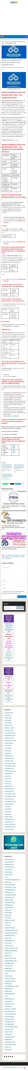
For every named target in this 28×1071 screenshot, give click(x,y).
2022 (6, 555)
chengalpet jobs (10, 890)
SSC (6, 996)
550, (12, 555)
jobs (17, 556)
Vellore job (8, 1039)
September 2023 (10, 801)
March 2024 (8, 786)
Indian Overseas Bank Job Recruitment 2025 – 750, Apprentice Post (19, 466)
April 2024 (8, 784)
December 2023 (10, 794)
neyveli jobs (9, 966)
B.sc (6, 877)
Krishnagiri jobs (9, 940)
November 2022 (10, 827)
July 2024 (8, 776)
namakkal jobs (9, 963)
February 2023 (9, 819)
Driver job (8, 910)
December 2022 (10, 824)
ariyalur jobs (9, 874)
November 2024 (10, 766)
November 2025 (10, 735)
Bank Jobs (17, 67)
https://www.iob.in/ (16, 394)
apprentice (17, 555)
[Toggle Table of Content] (15, 140)
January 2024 (9, 791)
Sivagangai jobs (10, 994)
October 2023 (9, 799)
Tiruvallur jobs (9, 1024)
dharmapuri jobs (10, 902)
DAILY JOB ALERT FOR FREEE (9, 1067)
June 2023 (8, 809)
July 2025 (8, 745)
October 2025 (9, 738)
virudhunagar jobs (10, 1044)
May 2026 (8, 720)
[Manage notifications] (25, 1068)
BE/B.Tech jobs (10, 885)
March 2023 (8, 816)
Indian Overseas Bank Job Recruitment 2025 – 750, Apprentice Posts (7, 466)
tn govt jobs (9, 1032)
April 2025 (8, 753)
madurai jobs (9, 945)
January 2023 (9, 822)
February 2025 (9, 758)
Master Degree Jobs (11, 948)
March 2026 (8, 725)
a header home (10, 867)
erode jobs (8, 912)
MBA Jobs (8, 953)
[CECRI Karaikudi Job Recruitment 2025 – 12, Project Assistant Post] (14, 539)
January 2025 (9, 761)
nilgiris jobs (8, 968)
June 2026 (8, 718)
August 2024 (9, 773)
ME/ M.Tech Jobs (10, 958)
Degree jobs (9, 900)
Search (6, 604)
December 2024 (10, 763)
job (14, 556)
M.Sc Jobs (8, 943)
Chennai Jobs (9, 892)
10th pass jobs (9, 859)
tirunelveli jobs (9, 1016)
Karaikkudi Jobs (10, 935)
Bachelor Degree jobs (8, 67)
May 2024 (8, 781)
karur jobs (8, 938)
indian (11, 556)
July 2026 (8, 715)
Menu (2, 36)
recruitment (8, 558)
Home (3, 41)
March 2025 (8, 756)
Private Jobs (9, 976)
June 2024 (8, 778)
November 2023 (10, 796)
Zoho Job (8, 1047)
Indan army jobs (10, 920)
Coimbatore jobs (10, 895)
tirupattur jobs (9, 1019)
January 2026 (9, 730)
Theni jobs (8, 1006)
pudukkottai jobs (10, 981)
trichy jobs (8, 1034)
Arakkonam (8, 872)
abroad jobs (9, 869)
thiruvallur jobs (9, 1011)
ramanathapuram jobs (12, 986)
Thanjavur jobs (9, 1004)
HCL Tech (8, 917)
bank (3, 556)
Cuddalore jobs (10, 897)
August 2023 (9, 804)
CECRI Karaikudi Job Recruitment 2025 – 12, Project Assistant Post (14, 548)
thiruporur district (10, 1009)
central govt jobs (10, 887)
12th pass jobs (9, 862)
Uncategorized (10, 1037)
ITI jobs (7, 925)
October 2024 (9, 768)
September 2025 (10, 740)
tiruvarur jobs (9, 1029)
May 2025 (8, 751)
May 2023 (8, 811)
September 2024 (10, 771)
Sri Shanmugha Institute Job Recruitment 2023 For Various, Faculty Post (13, 527)
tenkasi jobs (9, 1001)
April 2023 (8, 814)
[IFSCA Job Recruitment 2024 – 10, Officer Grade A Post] (14, 498)
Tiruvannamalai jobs (11, 1027)
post (3, 558)
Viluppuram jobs (10, 1042)
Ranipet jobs (9, 989)
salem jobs (8, 991)
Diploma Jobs (9, 907)
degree (7, 556)
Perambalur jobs (10, 971)
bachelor (23, 555)
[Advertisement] (14, 20)
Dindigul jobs (9, 905)
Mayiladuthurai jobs (11, 950)
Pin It (23, 483)
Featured (8, 915)
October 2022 (9, 829)
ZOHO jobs (8, 1049)
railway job (8, 983)
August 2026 (9, 712)
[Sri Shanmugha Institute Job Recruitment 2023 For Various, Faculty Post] (14, 517)
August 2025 (9, 743)
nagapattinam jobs (11, 961)
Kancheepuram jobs (11, 930)
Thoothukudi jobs (10, 1014)
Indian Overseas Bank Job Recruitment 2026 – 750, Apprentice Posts (7, 475)
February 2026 (9, 728)
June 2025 (8, 748)
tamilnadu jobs (9, 999)
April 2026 (8, 723)
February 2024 (9, 789)
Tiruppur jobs (9, 1021)
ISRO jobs (8, 923)
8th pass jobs (9, 864)
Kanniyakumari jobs (11, 933)
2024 (9, 555)
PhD (6, 973)
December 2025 (10, 733)
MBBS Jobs (8, 956)
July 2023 (8, 806)
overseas (21, 556)
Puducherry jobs (10, 978)
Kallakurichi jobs (10, 928)
